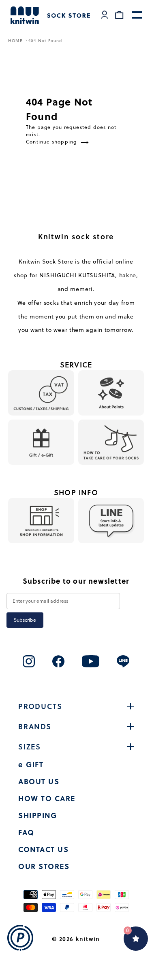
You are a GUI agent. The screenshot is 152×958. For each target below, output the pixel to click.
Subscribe (25, 619)
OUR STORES (43, 866)
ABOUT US (38, 781)
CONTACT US (43, 849)
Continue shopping (51, 141)
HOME (16, 40)
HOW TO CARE (46, 798)
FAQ (26, 832)
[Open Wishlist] (136, 938)
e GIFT (30, 764)
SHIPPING (37, 815)
